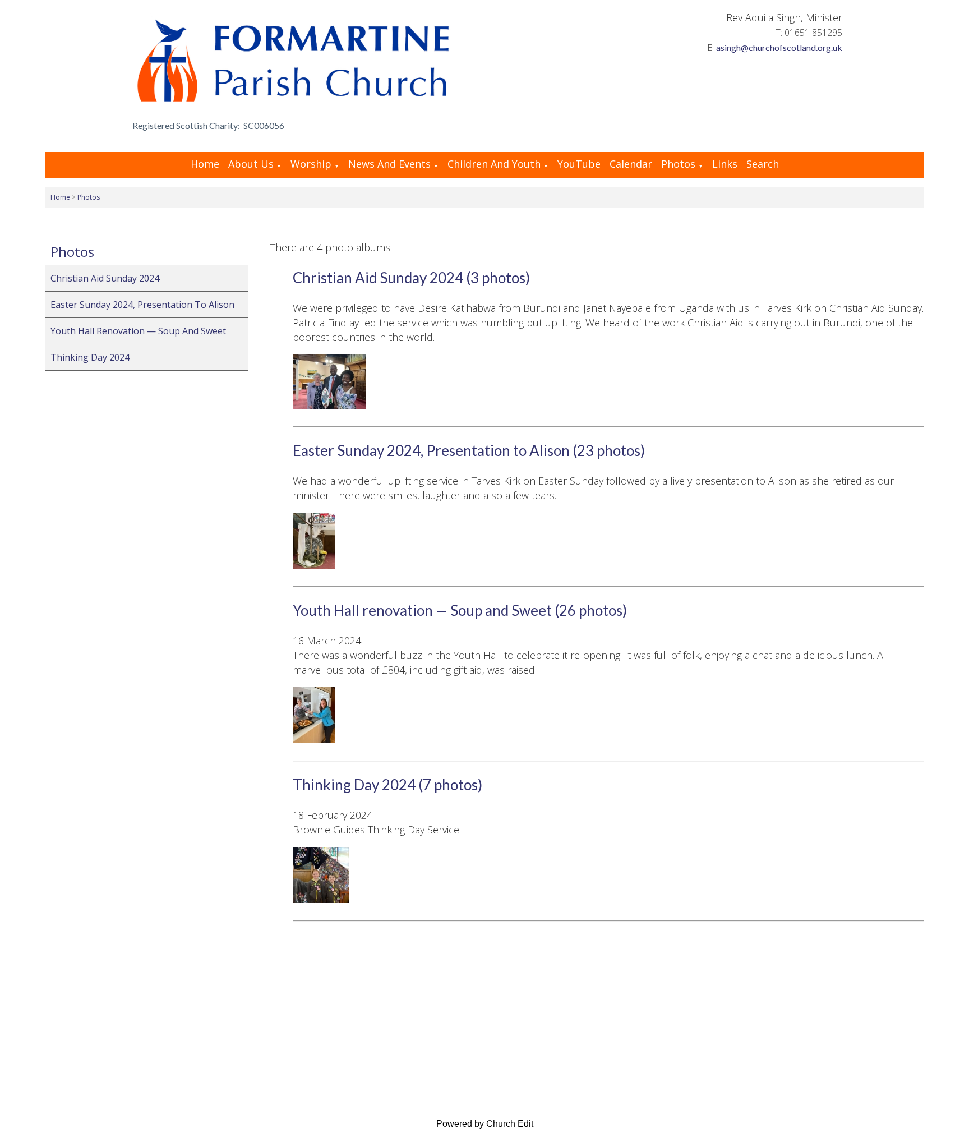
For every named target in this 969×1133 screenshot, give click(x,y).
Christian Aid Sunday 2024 (104, 278)
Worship (310, 164)
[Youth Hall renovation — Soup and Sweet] (314, 739)
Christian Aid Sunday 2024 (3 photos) (411, 278)
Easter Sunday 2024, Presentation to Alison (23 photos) (469, 450)
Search (762, 164)
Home (205, 164)
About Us (251, 164)
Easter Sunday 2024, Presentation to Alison (142, 304)
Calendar (631, 164)
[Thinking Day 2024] (321, 899)
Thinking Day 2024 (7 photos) (387, 785)
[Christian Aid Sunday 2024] (329, 405)
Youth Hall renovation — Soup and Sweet (138, 331)
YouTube (579, 164)
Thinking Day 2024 (90, 357)
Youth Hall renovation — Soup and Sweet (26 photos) (460, 610)
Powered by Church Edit (484, 1124)
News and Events (389, 164)
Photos (678, 164)
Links (724, 164)
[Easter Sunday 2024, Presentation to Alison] (314, 565)
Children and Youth (494, 164)
